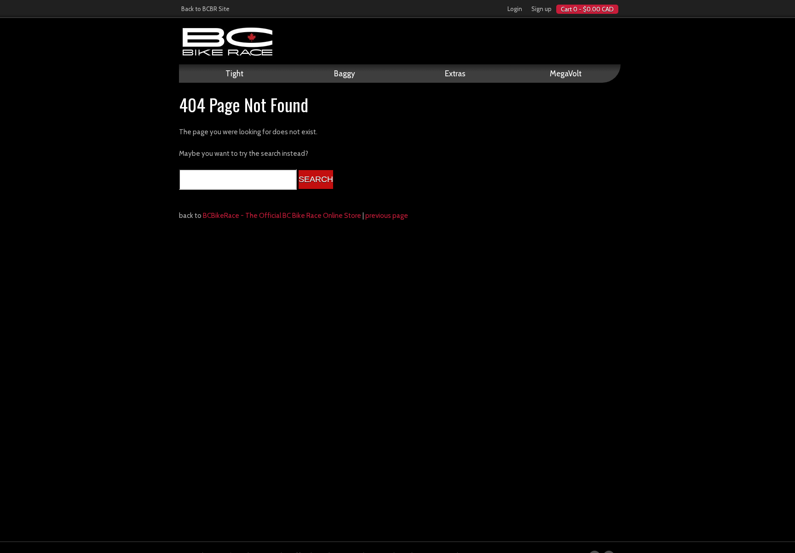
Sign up (541, 8)
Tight (234, 73)
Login (514, 8)
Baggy (344, 73)
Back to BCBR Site (205, 8)
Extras (455, 73)
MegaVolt (566, 73)
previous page (386, 215)
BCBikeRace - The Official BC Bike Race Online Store (282, 215)
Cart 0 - (587, 9)
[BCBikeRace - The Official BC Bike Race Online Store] (399, 41)
